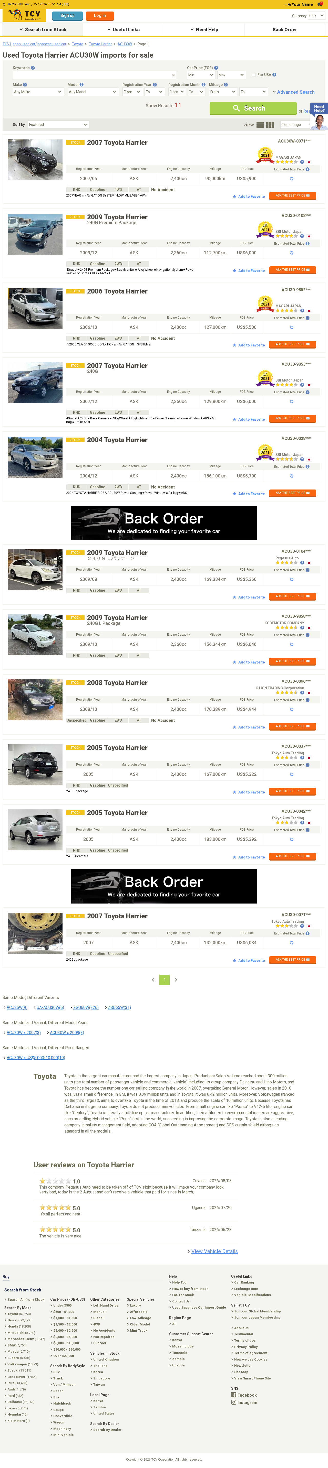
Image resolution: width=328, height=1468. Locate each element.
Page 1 (143, 44)
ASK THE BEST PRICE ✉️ (293, 195)
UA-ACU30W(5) (50, 1007)
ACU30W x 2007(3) (24, 1032)
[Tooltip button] (33, 68)
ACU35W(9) (17, 1007)
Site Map (241, 1372)
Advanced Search (296, 92)
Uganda (178, 1365)
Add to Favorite (251, 196)
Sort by (19, 125)
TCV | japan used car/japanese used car (34, 44)
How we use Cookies (250, 1359)
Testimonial (243, 1334)
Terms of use (244, 1340)
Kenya (177, 1340)
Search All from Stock (26, 1300)
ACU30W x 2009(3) (67, 1032)
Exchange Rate (246, 1289)
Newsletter (243, 1365)
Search (254, 108)
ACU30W (125, 44)
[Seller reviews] (289, 162)
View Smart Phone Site (252, 1378)
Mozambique (183, 1346)
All (174, 1324)
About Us (241, 1328)
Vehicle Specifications (252, 1295)
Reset (308, 111)
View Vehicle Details (214, 1251)
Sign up (67, 15)
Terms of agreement (250, 1353)
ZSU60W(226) (86, 1007)
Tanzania (179, 1353)
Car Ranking (244, 1282)
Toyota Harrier (100, 44)
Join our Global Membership (257, 1311)
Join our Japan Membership (257, 1317)
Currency (299, 16)
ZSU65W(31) (119, 1007)
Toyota (77, 44)
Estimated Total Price (289, 169)
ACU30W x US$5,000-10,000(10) (36, 1057)
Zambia (178, 1359)
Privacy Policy (246, 1347)
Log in (100, 15)
